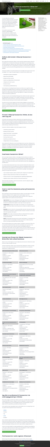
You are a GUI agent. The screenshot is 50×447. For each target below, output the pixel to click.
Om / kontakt (42, 1)
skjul (11, 43)
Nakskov (5, 410)
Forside (27, 1)
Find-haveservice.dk (6, 1)
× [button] (49, 441)
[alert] (25, 444)
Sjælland (37, 1)
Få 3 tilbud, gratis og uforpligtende (25, 10)
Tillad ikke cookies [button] (27, 445)
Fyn (34, 1)
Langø (4, 415)
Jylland (31, 1)
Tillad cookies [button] (22, 445)
